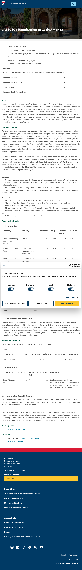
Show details (70, 297)
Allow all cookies (67, 303)
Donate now (10, 478)
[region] (41, 357)
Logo (3, 4)
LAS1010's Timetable (15, 441)
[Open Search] (73, 4)
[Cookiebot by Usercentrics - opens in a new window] (70, 265)
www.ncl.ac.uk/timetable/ (31, 438)
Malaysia (7, 474)
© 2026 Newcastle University (67, 563)
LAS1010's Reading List (16, 429)
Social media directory (69, 555)
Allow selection (41, 303)
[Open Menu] (78, 4)
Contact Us (73, 559)
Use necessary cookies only (15, 303)
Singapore (17, 474)
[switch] (31, 289)
